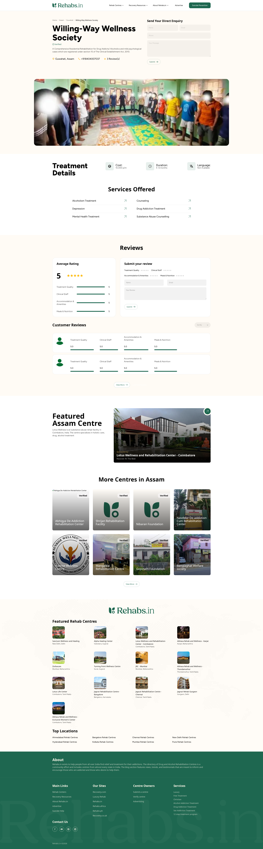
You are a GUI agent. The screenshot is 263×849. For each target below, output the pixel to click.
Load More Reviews (139, 385)
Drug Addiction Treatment (185, 807)
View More (120, 385)
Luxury (176, 792)
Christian (177, 799)
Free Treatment (180, 795)
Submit (152, 62)
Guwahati (69, 20)
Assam (61, 20)
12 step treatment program (185, 814)
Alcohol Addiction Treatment (186, 803)
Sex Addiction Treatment (184, 810)
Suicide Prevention (200, 5)
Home (54, 20)
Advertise (179, 5)
